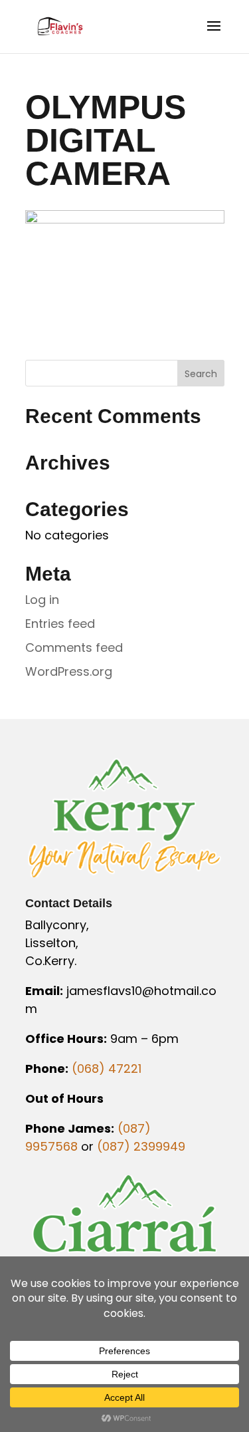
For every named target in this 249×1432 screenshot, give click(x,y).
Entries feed (60, 623)
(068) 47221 (106, 1068)
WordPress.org (68, 671)
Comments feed (74, 647)
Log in (42, 599)
